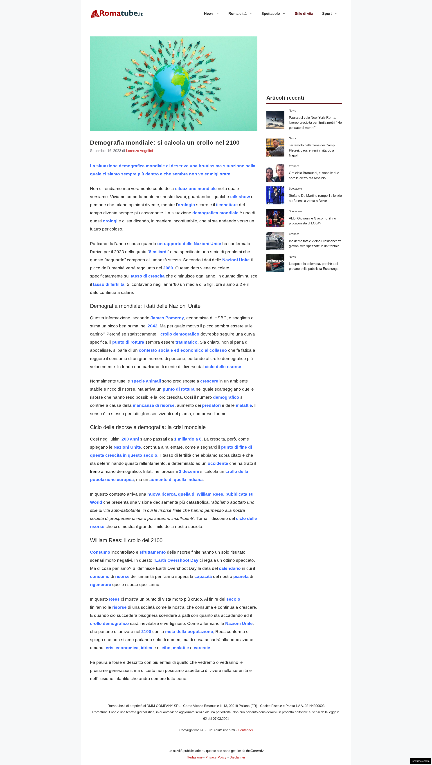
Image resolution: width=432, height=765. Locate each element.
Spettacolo (270, 14)
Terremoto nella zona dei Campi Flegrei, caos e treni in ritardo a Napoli (312, 150)
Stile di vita (304, 14)
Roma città (237, 14)
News (209, 14)
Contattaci (245, 730)
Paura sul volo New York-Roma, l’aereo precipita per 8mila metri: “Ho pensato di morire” (315, 123)
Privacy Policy (216, 757)
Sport (327, 14)
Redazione (194, 757)
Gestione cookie (421, 761)
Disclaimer (237, 757)
